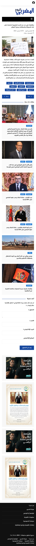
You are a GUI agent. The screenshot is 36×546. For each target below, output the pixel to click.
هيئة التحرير (30, 509)
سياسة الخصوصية (28, 521)
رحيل (30, 90)
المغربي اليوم (28, 31)
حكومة (12, 87)
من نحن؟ (31, 506)
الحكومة (29, 87)
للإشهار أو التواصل (28, 513)
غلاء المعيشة (9, 90)
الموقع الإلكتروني (29, 338)
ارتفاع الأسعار (18, 83)
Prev (29, 96)
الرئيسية (30, 33)
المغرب (21, 87)
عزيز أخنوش (21, 90)
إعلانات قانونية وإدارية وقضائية (24, 525)
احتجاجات (28, 83)
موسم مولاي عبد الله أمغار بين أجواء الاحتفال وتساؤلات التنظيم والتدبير (19, 257)
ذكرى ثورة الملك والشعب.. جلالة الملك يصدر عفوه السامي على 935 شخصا (19, 228)
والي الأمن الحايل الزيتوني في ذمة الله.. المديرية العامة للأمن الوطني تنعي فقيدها (19, 166)
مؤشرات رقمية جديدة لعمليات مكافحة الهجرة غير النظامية (18, 290)
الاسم (32, 321)
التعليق (31, 310)
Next (7, 96)
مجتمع (22, 162)
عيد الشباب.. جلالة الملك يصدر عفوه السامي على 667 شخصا (19, 198)
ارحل (9, 83)
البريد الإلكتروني (28, 329)
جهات (25, 33)
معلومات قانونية (29, 517)
